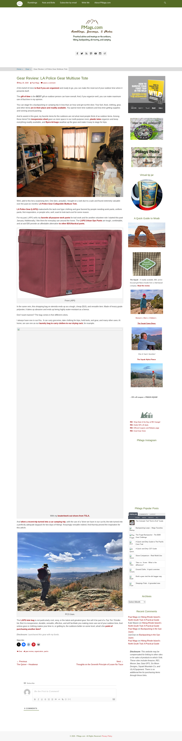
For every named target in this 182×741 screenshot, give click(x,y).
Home (20, 69)
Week (144, 517)
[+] (69, 699)
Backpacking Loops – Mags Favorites (149, 528)
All (157, 517)
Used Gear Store (138, 431)
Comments (143, 514)
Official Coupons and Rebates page (144, 428)
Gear (28, 69)
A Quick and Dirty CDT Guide (146, 549)
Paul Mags (35, 83)
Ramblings (32, 3)
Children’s (152, 318)
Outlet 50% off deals (139, 425)
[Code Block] (59, 699)
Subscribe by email (68, 3)
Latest (152, 514)
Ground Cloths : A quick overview (147, 569)
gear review (29, 651)
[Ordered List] (49, 699)
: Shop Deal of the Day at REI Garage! (145, 422)
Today (137, 517)
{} (66, 699)
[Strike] (45, 699)
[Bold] (35, 699)
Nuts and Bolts (48, 3)
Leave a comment (49, 83)
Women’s (139, 318)
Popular (133, 514)
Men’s (146, 318)
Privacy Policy (107, 736)
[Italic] (38, 699)
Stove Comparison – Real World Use (149, 556)
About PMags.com (102, 3)
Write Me (86, 3)
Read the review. (143, 286)
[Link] (62, 699)
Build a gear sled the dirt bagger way (149, 576)
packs (46, 651)
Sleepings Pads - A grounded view (148, 583)
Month (151, 517)
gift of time (25, 96)
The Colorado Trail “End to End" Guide (149, 521)
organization (38, 651)
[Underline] (42, 699)
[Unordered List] (52, 699)
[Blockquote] (55, 699)
